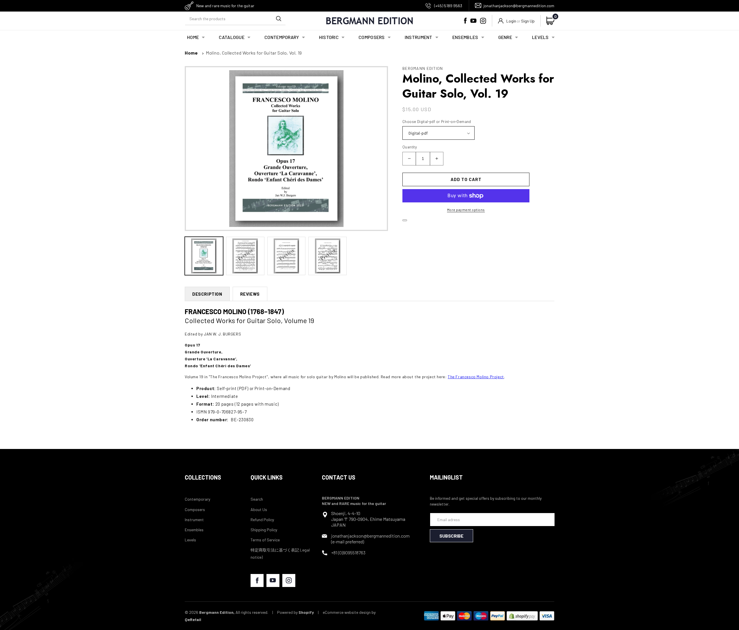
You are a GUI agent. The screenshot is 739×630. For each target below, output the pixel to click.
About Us (259, 509)
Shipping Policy (264, 529)
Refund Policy (262, 519)
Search (257, 499)
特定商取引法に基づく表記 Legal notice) (280, 553)
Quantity (409, 147)
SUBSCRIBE (451, 535)
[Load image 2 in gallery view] (245, 256)
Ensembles (194, 529)
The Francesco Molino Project (476, 376)
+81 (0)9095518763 (348, 552)
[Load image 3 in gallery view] (286, 256)
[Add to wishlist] (404, 220)
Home (191, 52)
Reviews (250, 294)
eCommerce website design (347, 612)
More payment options (466, 210)
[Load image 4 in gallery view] (327, 256)
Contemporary (197, 499)
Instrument (194, 519)
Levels (190, 539)
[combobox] (235, 18)
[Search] (278, 18)
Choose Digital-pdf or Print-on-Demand (436, 121)
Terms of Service (265, 539)
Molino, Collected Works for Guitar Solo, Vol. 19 (254, 52)
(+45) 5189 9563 (448, 5)
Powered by (295, 612)
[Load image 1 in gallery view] (204, 256)
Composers (195, 509)
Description (207, 294)
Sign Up (528, 20)
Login (511, 20)
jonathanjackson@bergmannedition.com (519, 5)
